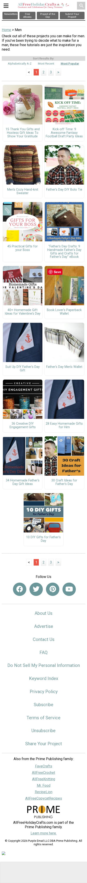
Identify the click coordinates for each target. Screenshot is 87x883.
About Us (43, 613)
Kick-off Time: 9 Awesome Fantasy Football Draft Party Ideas (64, 133)
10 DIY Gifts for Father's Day (43, 539)
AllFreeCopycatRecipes (43, 798)
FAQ (43, 652)
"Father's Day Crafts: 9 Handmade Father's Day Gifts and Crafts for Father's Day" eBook (64, 252)
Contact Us (43, 639)
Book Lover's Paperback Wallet (64, 311)
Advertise (43, 626)
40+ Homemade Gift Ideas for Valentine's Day (22, 311)
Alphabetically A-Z (19, 63)
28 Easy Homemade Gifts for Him (64, 425)
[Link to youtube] (69, 589)
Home (6, 30)
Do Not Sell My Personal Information (43, 665)
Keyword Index (43, 678)
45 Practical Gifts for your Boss (22, 248)
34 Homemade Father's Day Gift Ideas (22, 482)
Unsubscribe (43, 730)
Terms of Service (43, 717)
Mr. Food (43, 785)
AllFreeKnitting (43, 779)
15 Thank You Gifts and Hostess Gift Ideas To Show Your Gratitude (23, 133)
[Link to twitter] (36, 589)
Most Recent (46, 63)
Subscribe (43, 704)
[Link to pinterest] (52, 589)
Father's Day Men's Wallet (64, 367)
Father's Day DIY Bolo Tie (64, 189)
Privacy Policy (44, 691)
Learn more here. (44, 833)
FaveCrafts (43, 766)
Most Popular (70, 63)
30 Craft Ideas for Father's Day (64, 482)
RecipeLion (43, 792)
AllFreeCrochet (43, 773)
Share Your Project (43, 743)
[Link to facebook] (19, 589)
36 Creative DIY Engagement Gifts (23, 425)
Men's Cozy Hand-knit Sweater (22, 191)
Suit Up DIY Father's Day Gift (22, 368)
